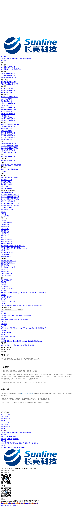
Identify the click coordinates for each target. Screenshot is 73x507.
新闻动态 (22, 58)
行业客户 (3, 297)
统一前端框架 (30, 293)
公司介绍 (3, 58)
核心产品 (3, 443)
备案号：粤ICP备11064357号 (10, 503)
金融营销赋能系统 (40, 293)
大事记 (9, 58)
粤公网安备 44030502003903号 (28, 503)
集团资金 (25, 319)
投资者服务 (31, 305)
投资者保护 (38, 305)
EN (2, 311)
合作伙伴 (3, 295)
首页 (2, 345)
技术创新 (3, 290)
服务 (5, 324)
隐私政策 (9, 505)
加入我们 (24, 345)
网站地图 (16, 505)
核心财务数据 (17, 305)
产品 (2, 324)
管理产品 (27, 443)
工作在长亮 (11, 301)
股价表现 (9, 305)
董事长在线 (15, 58)
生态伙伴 (9, 297)
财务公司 (3, 439)
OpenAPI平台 (21, 293)
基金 (8, 319)
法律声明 (3, 505)
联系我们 (28, 58)
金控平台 (19, 319)
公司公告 (3, 305)
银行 (2, 319)
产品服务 (3, 171)
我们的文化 (4, 301)
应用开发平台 (12, 293)
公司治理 (24, 305)
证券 (5, 319)
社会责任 (9, 447)
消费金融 (13, 319)
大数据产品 (20, 443)
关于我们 (3, 56)
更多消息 (3, 445)
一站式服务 (34, 443)
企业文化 (3, 299)
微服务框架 (4, 293)
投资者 (3, 303)
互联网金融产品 (12, 443)
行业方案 (3, 60)
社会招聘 (31, 345)
